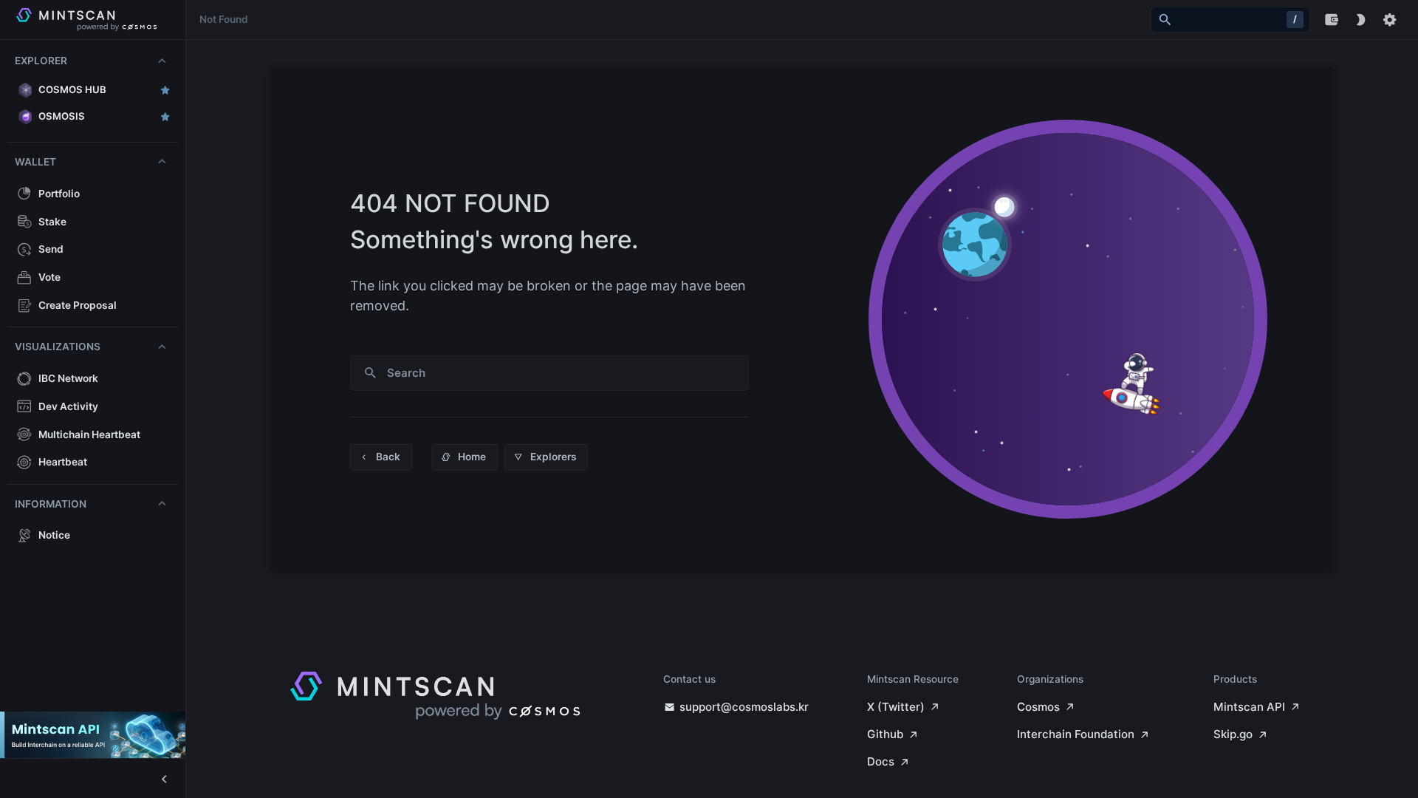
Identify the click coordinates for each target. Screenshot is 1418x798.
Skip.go (1233, 734)
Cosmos (1038, 707)
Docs (880, 761)
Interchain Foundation (1075, 734)
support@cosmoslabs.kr (744, 707)
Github (885, 734)
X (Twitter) (896, 707)
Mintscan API (1249, 707)
